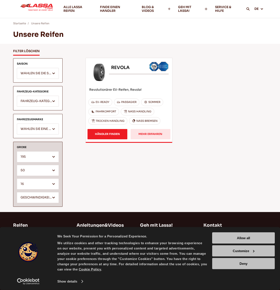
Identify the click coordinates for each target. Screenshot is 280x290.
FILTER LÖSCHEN (26, 51)
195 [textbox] (23, 157)
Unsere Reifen (40, 23)
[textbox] (38, 73)
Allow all (243, 238)
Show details (67, 281)
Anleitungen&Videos (100, 225)
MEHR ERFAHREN (150, 134)
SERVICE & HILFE (223, 9)
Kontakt (212, 225)
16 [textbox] (22, 184)
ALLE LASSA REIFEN (72, 9)
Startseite (19, 23)
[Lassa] (36, 9)
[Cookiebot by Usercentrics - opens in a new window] (28, 281)
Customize (241, 251)
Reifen (20, 225)
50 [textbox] (23, 170)
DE (256, 9)
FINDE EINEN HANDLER (110, 9)
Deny (243, 263)
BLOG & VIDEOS (148, 9)
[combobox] (38, 73)
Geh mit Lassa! (156, 225)
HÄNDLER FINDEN (107, 134)
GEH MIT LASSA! (184, 9)
